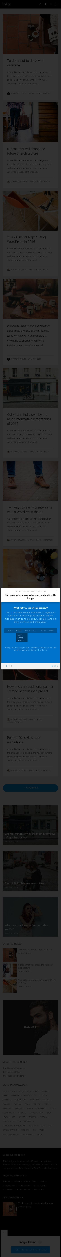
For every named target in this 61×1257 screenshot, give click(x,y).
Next (53, 666)
